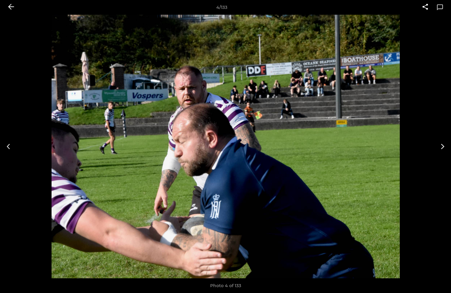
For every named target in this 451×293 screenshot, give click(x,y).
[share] (425, 7)
